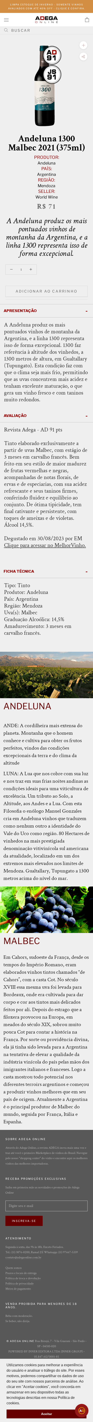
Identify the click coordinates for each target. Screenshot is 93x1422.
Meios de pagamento (18, 1289)
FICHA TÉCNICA (19, 571)
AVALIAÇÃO (15, 415)
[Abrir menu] (6, 19)
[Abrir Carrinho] (87, 19)
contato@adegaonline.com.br (23, 1257)
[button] (21, 1403)
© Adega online (21, 1341)
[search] (48, 30)
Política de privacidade (19, 1283)
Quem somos (13, 1268)
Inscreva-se (24, 1221)
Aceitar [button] (46, 1414)
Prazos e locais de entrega (21, 1273)
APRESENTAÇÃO (20, 310)
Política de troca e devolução (23, 1278)
